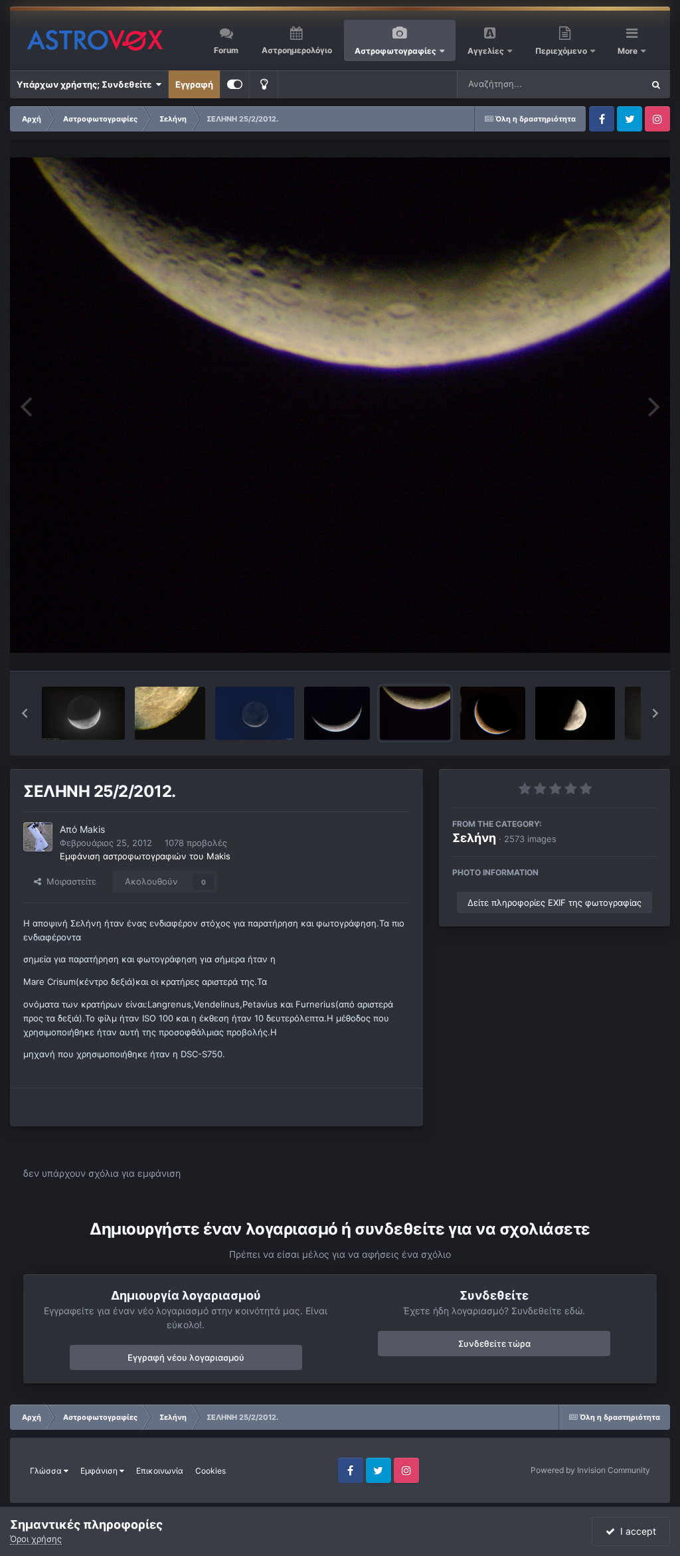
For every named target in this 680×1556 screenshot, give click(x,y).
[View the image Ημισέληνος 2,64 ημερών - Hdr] (254, 713)
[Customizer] (234, 84)
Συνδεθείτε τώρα (494, 1343)
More (628, 51)
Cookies (210, 1471)
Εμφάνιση (100, 1471)
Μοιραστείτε (68, 881)
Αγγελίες (486, 51)
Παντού (609, 84)
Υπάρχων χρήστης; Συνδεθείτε (86, 84)
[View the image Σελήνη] (575, 713)
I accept (635, 1531)
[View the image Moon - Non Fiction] (337, 713)
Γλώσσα (47, 1471)
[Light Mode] (264, 84)
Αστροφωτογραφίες (395, 51)
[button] (24, 713)
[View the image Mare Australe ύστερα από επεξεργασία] (170, 713)
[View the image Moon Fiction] (492, 713)
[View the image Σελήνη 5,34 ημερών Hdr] (83, 713)
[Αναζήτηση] (656, 84)
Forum (226, 50)
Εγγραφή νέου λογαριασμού (186, 1357)
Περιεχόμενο (562, 51)
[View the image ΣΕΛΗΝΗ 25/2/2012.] (415, 713)
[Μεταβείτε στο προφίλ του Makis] (37, 836)
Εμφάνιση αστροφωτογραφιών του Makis (145, 856)
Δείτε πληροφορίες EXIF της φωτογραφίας (554, 902)
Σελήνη (474, 838)
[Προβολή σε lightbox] (340, 405)
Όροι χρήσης (36, 1538)
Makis (92, 829)
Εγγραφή (194, 84)
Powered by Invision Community (590, 1470)
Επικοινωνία (159, 1471)
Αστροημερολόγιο (297, 50)
